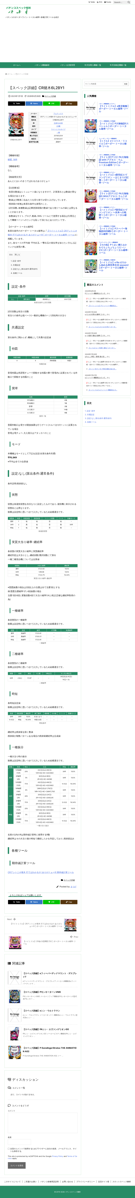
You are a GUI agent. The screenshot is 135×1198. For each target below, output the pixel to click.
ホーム (10, 74)
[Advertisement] (67, 42)
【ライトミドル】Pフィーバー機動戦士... (102, 306)
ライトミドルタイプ (58, 129)
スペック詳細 (23, 74)
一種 (58, 132)
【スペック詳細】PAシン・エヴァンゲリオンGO (46, 1029)
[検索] (129, 2)
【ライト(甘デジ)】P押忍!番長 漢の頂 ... (102, 369)
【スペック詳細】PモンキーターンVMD (42, 992)
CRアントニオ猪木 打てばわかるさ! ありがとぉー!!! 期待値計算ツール (41, 872)
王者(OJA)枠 (58, 123)
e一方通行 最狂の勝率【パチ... (96, 336)
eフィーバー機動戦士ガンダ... (95, 378)
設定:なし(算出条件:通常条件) (24, 269)
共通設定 (15, 265)
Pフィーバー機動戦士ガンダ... (96, 293)
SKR (15, 159)
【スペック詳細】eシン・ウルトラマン (41, 1010)
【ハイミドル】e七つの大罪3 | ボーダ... (102, 327)
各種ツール (16, 273)
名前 (9, 1137)
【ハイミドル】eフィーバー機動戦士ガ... (102, 390)
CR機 (58, 126)
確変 (10, 159)
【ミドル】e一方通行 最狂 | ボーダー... (102, 348)
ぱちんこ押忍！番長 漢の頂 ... (95, 357)
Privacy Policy (57, 1156)
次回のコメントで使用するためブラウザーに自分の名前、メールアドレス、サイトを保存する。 (43, 1149)
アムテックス (58, 114)
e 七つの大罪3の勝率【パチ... (95, 314)
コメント (11, 1111)
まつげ (73, 886)
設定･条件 (16, 261)
